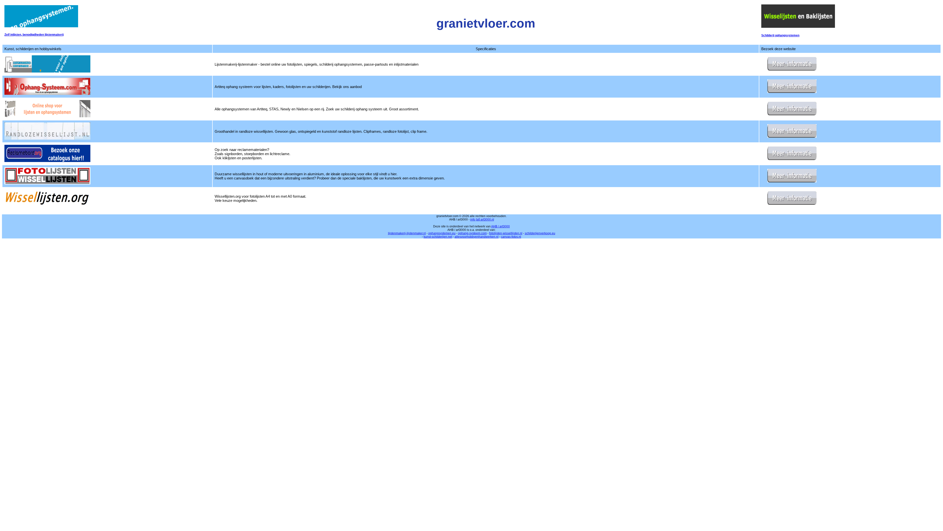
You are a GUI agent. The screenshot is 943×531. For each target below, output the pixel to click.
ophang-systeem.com (472, 233)
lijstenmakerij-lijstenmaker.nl (407, 233)
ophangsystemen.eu (442, 233)
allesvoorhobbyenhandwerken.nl (477, 236)
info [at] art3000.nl (482, 219)
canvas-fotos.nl (511, 236)
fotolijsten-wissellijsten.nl (505, 233)
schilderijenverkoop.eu (540, 233)
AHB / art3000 (500, 226)
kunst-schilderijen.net (438, 236)
